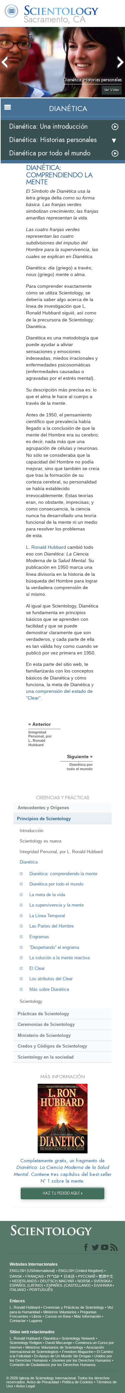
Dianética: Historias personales (53, 140)
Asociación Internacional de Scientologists (57, 1349)
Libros (37, 1316)
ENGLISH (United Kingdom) (80, 1271)
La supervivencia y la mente (56, 905)
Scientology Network (78, 1338)
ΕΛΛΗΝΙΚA (103, 1285)
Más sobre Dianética (49, 989)
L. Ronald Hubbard (46, 547)
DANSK (16, 1276)
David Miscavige (58, 1343)
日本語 (69, 1276)
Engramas (39, 936)
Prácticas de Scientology (43, 1013)
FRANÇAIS (34, 1276)
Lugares (35, 1321)
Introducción (31, 830)
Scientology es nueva (40, 841)
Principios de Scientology (44, 818)
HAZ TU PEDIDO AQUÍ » (63, 1193)
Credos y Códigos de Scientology (52, 1046)
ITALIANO (18, 1290)
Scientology (31, 1001)
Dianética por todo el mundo (49, 153)
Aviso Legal (25, 1386)
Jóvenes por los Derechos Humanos (81, 1360)
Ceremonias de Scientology (46, 1024)
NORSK (83, 1281)
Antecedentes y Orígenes (43, 807)
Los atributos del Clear (51, 978)
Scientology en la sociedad (46, 1057)
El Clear (37, 968)
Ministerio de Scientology (44, 1035)
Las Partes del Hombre (51, 926)
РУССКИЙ (86, 1276)
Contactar (18, 1321)
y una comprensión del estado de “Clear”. (60, 691)
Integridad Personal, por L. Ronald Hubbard (61, 851)
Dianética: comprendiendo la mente (63, 873)
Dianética (29, 862)
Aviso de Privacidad (43, 1382)
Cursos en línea (58, 1316)
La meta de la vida (47, 894)
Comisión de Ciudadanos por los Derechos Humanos (53, 1365)
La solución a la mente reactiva (59, 957)
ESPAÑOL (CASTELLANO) (68, 1285)
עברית (53, 1276)
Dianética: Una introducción (48, 126)
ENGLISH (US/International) (32, 1271)
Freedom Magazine (77, 1352)
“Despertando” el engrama (54, 947)
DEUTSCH (49, 1281)
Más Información (87, 1316)
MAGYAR (66, 1281)
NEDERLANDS (24, 1281)
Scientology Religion (26, 1343)
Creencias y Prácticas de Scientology (73, 1307)
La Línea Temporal (47, 915)
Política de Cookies (77, 1382)
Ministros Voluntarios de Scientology (54, 1347)
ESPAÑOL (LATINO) (26, 1285)
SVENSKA (102, 1281)
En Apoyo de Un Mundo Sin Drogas (62, 1356)
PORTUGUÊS (41, 1290)
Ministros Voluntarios (60, 1312)
